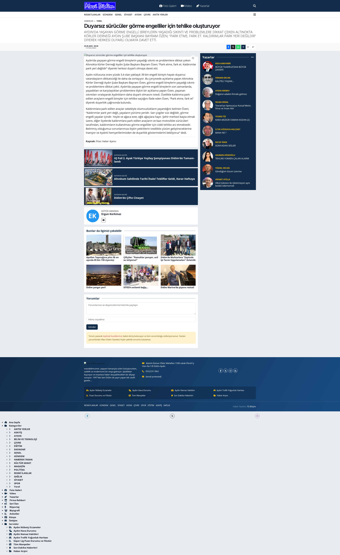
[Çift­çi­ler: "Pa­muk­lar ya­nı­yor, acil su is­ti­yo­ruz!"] (141, 244)
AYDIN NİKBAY (222, 90)
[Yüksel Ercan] (207, 169)
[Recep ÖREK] (207, 143)
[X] (225, 370)
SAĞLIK (166, 405)
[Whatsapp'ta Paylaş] (238, 47)
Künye (12, 517)
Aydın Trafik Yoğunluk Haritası (230, 390)
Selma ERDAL (221, 102)
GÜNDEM (108, 14)
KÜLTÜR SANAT (22, 463)
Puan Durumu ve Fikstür (100, 395)
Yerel (99, 21)
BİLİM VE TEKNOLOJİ (25, 439)
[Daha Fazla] (243, 47)
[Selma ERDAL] (207, 104)
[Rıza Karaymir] (207, 66)
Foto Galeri (169, 6)
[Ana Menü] (254, 14)
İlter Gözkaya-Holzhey (227, 129)
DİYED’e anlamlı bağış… (136, 287)
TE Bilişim (251, 406)
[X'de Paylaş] (233, 47)
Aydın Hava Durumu (141, 390)
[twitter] (172, 416)
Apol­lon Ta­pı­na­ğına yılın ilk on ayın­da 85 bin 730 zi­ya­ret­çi (102, 258)
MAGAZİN (19, 466)
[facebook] (87, 416)
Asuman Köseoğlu (225, 155)
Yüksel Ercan (222, 168)
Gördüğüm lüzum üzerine (228, 171)
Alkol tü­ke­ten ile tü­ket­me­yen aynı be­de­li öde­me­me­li (232, 184)
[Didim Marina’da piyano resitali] (178, 275)
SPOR (143, 405)
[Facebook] (220, 370)
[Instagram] (230, 370)
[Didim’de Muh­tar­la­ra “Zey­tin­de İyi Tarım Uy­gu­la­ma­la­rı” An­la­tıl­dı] (178, 244)
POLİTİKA (19, 469)
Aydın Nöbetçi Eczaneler (101, 390)
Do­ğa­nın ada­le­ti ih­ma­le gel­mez (231, 94)
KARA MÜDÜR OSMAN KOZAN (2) (232, 119)
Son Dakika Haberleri (183, 395)
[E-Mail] (103, 220)
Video (188, 6)
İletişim (13, 520)
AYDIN (138, 14)
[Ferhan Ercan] (207, 79)
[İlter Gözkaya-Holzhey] (207, 130)
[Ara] (254, 5)
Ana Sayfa (14, 422)
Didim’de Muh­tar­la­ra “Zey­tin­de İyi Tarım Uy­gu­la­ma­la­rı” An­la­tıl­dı (178, 258)
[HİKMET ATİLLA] (207, 182)
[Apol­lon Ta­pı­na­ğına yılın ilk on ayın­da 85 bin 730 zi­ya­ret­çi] (103, 244)
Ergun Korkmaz (111, 214)
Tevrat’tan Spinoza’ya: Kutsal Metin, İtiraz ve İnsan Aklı (233, 107)
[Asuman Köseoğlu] (207, 156)
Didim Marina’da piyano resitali (177, 287)
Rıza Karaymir (223, 63)
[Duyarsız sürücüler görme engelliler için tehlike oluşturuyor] (141, 55)
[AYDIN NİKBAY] (207, 92)
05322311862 (152, 371)
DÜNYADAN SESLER (225, 145)
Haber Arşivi (222, 395)
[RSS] (235, 370)
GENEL (118, 14)
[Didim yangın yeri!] (103, 275)
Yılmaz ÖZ (220, 116)
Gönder (92, 326)
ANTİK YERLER (160, 14)
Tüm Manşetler (139, 395)
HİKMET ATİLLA (222, 179)
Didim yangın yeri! (96, 287)
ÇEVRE (147, 14)
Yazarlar (205, 6)
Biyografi (14, 510)
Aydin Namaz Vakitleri (185, 390)
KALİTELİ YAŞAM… (224, 81)
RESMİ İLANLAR (92, 14)
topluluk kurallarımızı (113, 336)
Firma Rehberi (17, 500)
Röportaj (14, 506)
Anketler (14, 513)
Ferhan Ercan (222, 77)
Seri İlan (14, 503)
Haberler (88, 21)
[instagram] (257, 416)
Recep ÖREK (221, 142)
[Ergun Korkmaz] (92, 215)
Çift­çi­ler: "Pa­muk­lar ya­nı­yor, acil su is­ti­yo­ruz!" (141, 258)
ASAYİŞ (159, 405)
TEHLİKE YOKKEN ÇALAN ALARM (232, 158)
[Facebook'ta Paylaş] (228, 47)
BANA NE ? (220, 132)
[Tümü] (252, 57)
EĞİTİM (151, 405)
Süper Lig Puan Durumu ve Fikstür (33, 540)
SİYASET (128, 14)
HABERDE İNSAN (23, 459)
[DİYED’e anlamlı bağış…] (141, 275)
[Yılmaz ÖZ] (207, 117)
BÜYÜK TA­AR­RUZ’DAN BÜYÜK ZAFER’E (230, 68)
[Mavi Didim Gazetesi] (100, 6)
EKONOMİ (19, 449)
